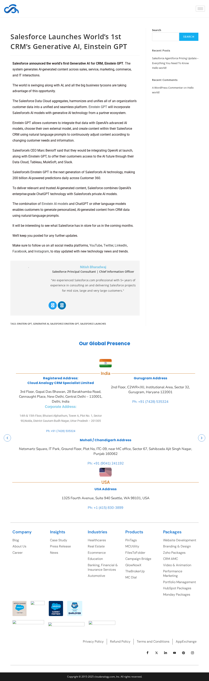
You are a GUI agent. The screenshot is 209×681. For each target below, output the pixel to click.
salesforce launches (93, 323)
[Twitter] (53, 305)
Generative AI (41, 323)
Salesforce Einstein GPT (64, 323)
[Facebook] (148, 653)
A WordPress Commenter (167, 87)
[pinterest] (183, 653)
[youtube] (174, 653)
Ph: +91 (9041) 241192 (106, 463)
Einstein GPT (24, 323)
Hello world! (159, 68)
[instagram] (192, 653)
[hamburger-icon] (200, 9)
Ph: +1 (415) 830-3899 (105, 507)
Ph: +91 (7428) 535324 (60, 431)
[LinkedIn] (165, 653)
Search (156, 30)
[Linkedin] (62, 305)
